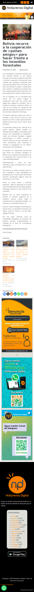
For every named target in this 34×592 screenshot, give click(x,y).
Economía (14, 522)
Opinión (13, 535)
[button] (31, 2)
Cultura (13, 516)
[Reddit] (11, 294)
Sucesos (14, 542)
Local (13, 529)
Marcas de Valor (16, 531)
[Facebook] (4, 294)
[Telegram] (22, 294)
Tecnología (14, 544)
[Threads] (28, 2)
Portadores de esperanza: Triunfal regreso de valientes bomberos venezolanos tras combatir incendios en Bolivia (8, 253)
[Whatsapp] (18, 294)
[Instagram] (22, 2)
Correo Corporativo (7, 584)
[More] (25, 294)
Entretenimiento (16, 525)
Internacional (23, 70)
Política (13, 538)
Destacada (14, 520)
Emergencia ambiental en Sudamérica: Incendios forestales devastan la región (8, 277)
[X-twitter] (25, 2)
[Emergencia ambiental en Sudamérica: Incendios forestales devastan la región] (8, 269)
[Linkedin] (15, 294)
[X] (8, 294)
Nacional (14, 533)
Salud (13, 540)
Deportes (14, 518)
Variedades (15, 546)
